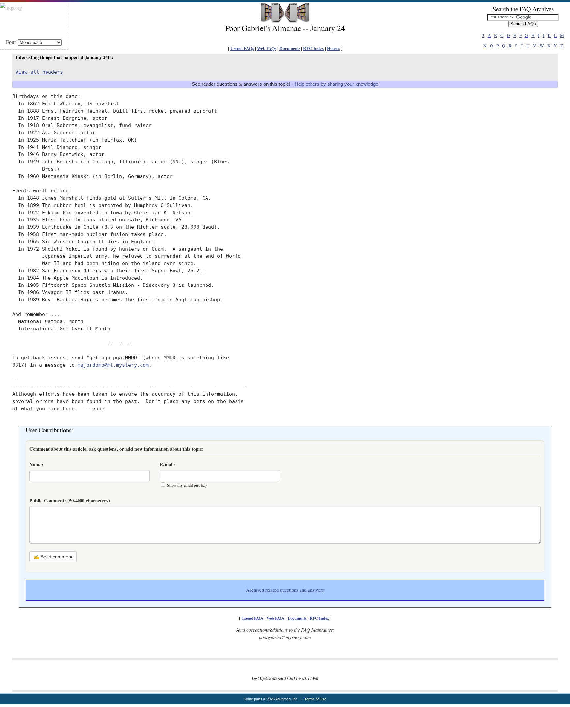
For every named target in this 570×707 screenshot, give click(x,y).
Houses (333, 48)
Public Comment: (69, 500)
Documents (289, 48)
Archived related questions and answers (285, 590)
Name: (36, 464)
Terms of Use (315, 699)
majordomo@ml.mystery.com (113, 365)
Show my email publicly (187, 485)
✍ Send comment (53, 556)
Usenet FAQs (242, 48)
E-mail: (167, 464)
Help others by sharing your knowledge (336, 84)
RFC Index (313, 48)
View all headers (39, 72)
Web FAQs (266, 48)
